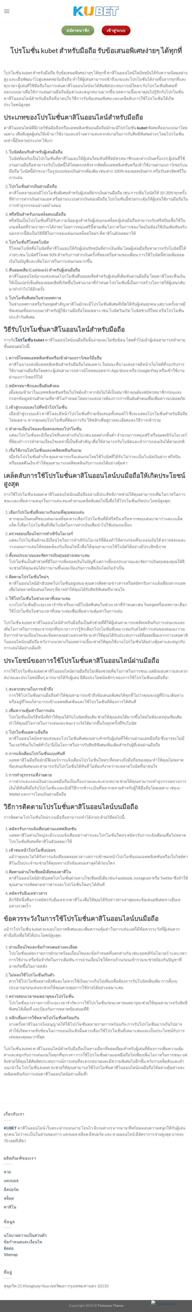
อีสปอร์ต (11, 1189)
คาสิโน (10, 1206)
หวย (7, 1171)
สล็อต (9, 1198)
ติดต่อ (9, 1248)
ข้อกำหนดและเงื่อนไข (23, 1241)
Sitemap (11, 1254)
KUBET (10, 1127)
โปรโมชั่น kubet (30, 339)
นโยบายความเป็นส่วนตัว (25, 1235)
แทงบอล (11, 1180)
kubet (142, 127)
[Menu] (7, 11)
